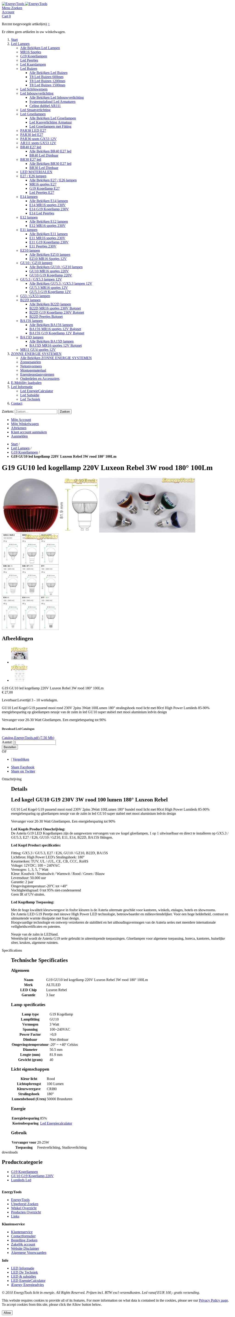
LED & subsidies (23, 1276)
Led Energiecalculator (56, 1123)
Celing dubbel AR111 (45, 106)
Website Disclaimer (25, 1248)
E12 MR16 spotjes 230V (47, 226)
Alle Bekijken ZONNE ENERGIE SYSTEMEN (56, 358)
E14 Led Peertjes (41, 213)
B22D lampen (30, 300)
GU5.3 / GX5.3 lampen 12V (41, 279)
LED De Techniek (24, 1272)
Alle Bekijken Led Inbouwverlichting (56, 97)
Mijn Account (21, 420)
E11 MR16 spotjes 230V (47, 238)
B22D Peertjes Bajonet (46, 317)
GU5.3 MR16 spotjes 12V (48, 288)
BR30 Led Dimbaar (43, 168)
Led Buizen (28, 69)
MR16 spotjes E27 (42, 184)
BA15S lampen (31, 321)
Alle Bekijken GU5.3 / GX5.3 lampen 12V (60, 283)
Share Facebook (22, 767)
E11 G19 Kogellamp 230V (49, 242)
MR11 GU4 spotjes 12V (38, 350)
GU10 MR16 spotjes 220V (49, 271)
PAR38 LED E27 (33, 131)
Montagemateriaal (33, 370)
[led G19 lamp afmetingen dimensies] (19, 680)
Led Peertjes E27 (41, 193)
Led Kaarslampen (33, 64)
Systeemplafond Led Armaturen (52, 102)
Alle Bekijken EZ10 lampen (49, 255)
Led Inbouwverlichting (36, 93)
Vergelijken (21, 759)
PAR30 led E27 (31, 135)
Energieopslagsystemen (37, 374)
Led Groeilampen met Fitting (50, 126)
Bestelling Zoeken (24, 1240)
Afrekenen (18, 428)
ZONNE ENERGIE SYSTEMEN (36, 354)
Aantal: (7, 742)
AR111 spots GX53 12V (38, 143)
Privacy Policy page (213, 1300)
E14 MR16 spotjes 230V (47, 205)
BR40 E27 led (30, 147)
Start (14, 40)
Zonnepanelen (30, 362)
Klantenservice (22, 1232)
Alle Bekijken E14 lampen (48, 201)
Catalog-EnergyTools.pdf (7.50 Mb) (28, 738)
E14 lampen (29, 197)
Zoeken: (8, 411)
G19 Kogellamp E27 (44, 188)
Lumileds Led (21, 1180)
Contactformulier (23, 1236)
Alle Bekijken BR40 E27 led (50, 151)
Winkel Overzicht (23, 1208)
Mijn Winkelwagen (25, 424)
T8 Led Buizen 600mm (46, 77)
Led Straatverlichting (35, 110)
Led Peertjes (29, 60)
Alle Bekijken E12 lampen (48, 221)
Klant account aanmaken (29, 432)
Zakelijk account (23, 1244)
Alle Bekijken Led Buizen (48, 73)
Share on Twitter (23, 771)
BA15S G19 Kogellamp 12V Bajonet (56, 333)
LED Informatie (22, 1268)
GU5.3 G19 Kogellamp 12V (50, 292)
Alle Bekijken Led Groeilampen (52, 118)
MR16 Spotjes (30, 52)
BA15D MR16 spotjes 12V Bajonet (55, 345)
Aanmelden (19, 436)
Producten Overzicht (26, 1212)
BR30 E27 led (30, 159)
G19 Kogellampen (33, 56)
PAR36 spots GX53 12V (38, 139)
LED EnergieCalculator (28, 1281)
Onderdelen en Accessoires (39, 379)
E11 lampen (28, 230)
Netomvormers (31, 366)
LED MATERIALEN (36, 172)
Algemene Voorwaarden (28, 1253)
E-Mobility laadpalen (26, 383)
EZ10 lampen (30, 250)
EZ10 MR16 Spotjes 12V (48, 259)
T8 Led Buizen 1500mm (47, 85)
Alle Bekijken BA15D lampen (51, 341)
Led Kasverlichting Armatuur (50, 122)
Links (15, 1216)
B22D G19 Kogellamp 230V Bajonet (56, 312)
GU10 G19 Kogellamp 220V (50, 275)
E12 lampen (29, 217)
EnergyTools (20, 1200)
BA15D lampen (31, 337)
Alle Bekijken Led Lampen (40, 48)
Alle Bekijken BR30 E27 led (50, 164)
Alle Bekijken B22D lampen (50, 304)
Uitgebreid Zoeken (24, 1204)
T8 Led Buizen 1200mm (47, 81)
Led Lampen (20, 44)
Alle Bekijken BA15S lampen (51, 325)
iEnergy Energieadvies (27, 1285)
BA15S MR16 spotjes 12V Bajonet (55, 329)
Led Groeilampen (33, 114)
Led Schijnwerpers (34, 89)
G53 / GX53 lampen (35, 296)
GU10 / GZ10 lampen (36, 263)
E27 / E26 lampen (33, 176)
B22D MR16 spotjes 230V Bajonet (55, 308)
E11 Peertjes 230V (42, 246)
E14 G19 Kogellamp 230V (49, 209)
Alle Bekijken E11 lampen (48, 234)
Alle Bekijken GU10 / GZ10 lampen (56, 267)
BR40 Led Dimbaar (43, 155)
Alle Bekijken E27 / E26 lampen (53, 180)
